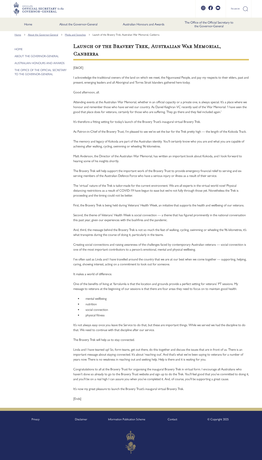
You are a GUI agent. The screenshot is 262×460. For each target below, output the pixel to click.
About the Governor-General (78, 24)
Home (28, 24)
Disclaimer (81, 419)
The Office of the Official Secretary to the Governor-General (209, 24)
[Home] (38, 9)
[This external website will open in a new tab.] (203, 9)
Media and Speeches (75, 34)
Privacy (36, 419)
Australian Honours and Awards (143, 24)
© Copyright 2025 (218, 419)
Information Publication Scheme (126, 419)
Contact (172, 419)
